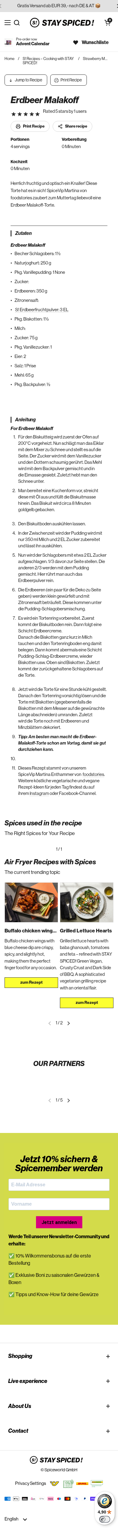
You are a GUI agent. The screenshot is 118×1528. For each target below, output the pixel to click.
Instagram (39, 793)
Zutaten (23, 233)
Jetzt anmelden (59, 1222)
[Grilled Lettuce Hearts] (86, 902)
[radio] (14, 114)
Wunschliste (95, 42)
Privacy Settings (30, 1483)
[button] (107, 23)
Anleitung (25, 419)
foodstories (93, 774)
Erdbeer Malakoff (45, 100)
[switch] (104, 1519)
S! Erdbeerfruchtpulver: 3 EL (41, 310)
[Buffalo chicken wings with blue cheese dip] (31, 902)
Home (10, 59)
